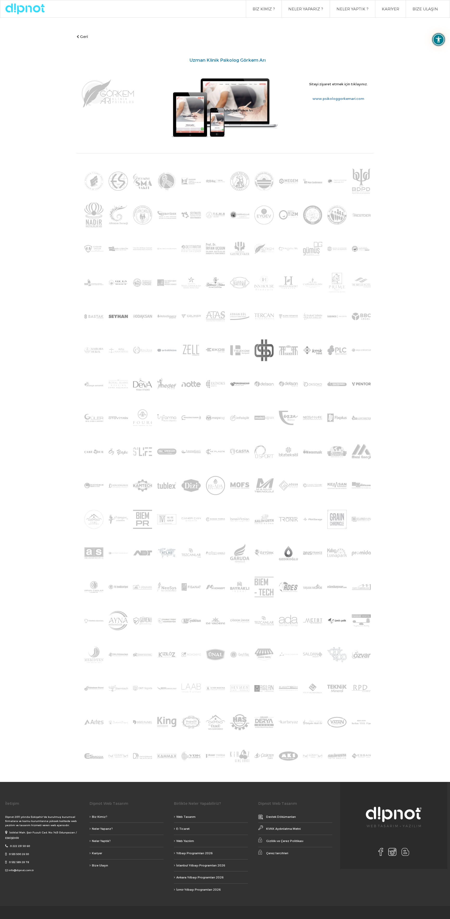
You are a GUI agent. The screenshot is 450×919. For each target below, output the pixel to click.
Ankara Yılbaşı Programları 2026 (200, 877)
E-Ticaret (183, 828)
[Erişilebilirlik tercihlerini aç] (438, 39)
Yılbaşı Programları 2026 (194, 853)
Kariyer (97, 853)
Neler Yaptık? (101, 841)
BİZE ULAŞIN (425, 9)
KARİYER (390, 9)
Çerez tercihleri (277, 853)
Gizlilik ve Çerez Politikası (284, 841)
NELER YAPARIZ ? (305, 9)
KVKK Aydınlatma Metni (283, 828)
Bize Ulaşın (100, 865)
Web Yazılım (185, 841)
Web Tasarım (186, 816)
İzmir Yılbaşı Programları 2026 (198, 889)
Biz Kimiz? (99, 816)
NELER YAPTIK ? (352, 9)
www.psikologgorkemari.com (338, 99)
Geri (83, 36)
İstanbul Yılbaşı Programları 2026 (200, 865)
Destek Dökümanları (281, 816)
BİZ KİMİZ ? (264, 9)
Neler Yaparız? (102, 828)
